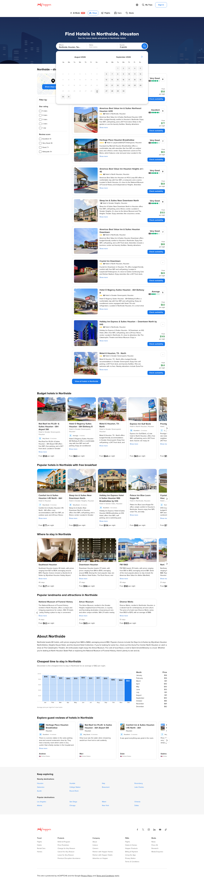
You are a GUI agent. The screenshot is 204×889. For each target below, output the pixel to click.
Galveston (40, 787)
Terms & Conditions (132, 862)
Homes (39, 852)
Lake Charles (139, 787)
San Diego (73, 802)
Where (61, 45)
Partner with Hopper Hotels (103, 855)
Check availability (156, 99)
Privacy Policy (86, 876)
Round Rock (74, 791)
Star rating (43, 106)
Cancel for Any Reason (66, 852)
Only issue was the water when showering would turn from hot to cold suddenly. (95, 739)
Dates (91, 45)
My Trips (148, 5)
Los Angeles (41, 802)
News (153, 842)
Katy (103, 783)
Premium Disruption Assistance (69, 858)
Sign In (161, 5)
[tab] (78, 13)
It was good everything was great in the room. (137, 738)
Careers (95, 848)
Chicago (72, 805)
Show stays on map (53, 87)
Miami (104, 802)
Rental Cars (41, 848)
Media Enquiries (157, 852)
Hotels (39, 845)
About (95, 842)
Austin (39, 791)
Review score (44, 134)
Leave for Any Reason (66, 855)
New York (105, 805)
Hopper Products (131, 848)
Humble (72, 783)
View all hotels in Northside (86, 381)
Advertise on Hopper (100, 858)
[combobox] (69, 46)
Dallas (136, 805)
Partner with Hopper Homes (103, 852)
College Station (75, 787)
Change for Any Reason (66, 848)
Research (154, 848)
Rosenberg (138, 783)
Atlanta (39, 805)
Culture (95, 845)
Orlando (137, 802)
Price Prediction (63, 845)
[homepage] (44, 5)
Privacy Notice (130, 858)
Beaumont (105, 787)
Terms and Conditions (105, 876)
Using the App (130, 855)
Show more (104, 127)
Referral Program (64, 842)
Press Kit (154, 845)
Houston (40, 783)
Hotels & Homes (131, 845)
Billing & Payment (131, 852)
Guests (122, 45)
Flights (39, 842)
